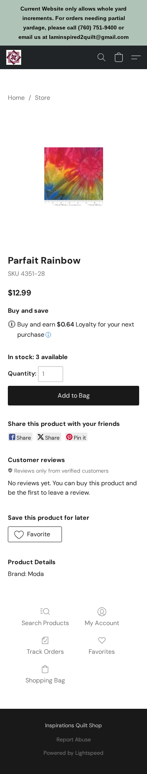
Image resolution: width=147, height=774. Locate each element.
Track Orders (45, 651)
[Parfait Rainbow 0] (73, 176)
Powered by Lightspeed (73, 752)
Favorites (102, 651)
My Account (102, 623)
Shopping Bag (45, 680)
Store (42, 98)
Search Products (45, 623)
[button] (14, 57)
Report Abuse (73, 739)
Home (16, 98)
